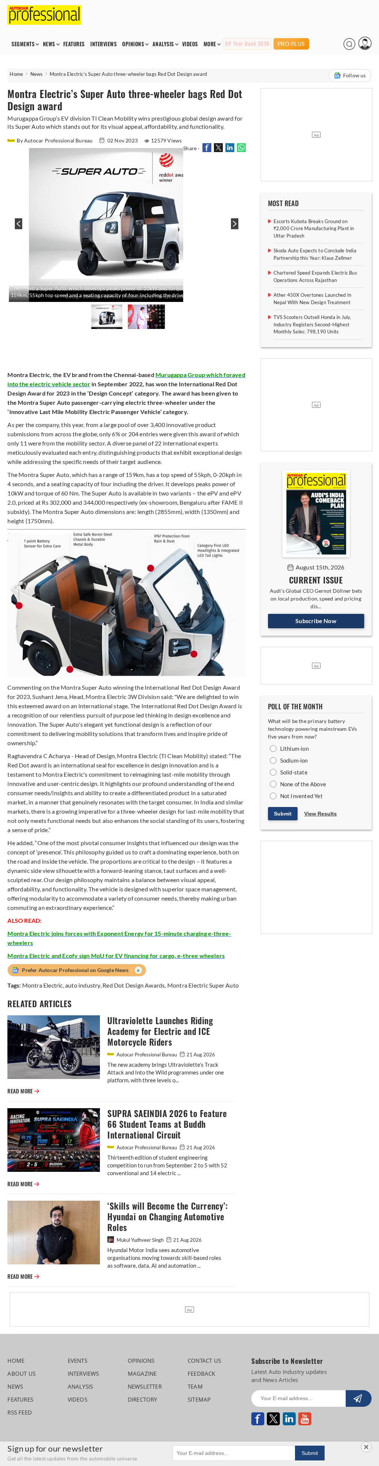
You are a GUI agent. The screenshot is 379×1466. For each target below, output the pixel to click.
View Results (320, 814)
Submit (283, 814)
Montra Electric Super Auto (203, 985)
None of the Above (303, 784)
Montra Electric (42, 985)
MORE (210, 44)
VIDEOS (190, 44)
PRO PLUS (291, 43)
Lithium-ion (294, 748)
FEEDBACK (201, 1373)
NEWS (49, 44)
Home (16, 74)
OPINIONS (133, 44)
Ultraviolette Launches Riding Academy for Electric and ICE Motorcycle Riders (160, 1031)
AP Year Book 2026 (247, 43)
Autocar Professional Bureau (146, 1055)
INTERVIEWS (103, 44)
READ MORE (23, 1091)
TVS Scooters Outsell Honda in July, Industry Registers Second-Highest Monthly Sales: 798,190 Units (312, 324)
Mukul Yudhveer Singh (140, 1240)
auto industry (82, 985)
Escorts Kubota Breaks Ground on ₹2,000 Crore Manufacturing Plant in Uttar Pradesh (314, 228)
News (36, 74)
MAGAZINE (142, 1373)
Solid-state (294, 772)
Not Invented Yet (301, 796)
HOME (15, 1360)
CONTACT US (204, 1360)
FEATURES (74, 44)
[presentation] (17, 228)
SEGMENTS (22, 44)
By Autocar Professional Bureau (55, 140)
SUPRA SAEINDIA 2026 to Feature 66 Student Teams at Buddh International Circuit (167, 1124)
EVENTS (77, 1360)
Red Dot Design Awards (134, 985)
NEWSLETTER (145, 1386)
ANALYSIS (163, 44)
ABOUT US (21, 1373)
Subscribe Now (315, 620)
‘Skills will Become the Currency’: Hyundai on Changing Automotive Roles (167, 1216)
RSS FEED (19, 1412)
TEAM (195, 1386)
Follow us (354, 75)
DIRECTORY (142, 1399)
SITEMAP (199, 1399)
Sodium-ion (294, 760)
